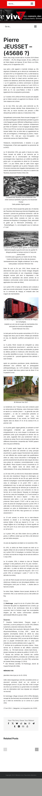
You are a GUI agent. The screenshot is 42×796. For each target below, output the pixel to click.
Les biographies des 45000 (28, 708)
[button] (5, 749)
